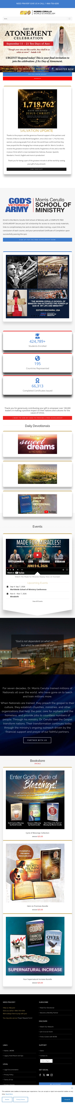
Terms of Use (8, 1084)
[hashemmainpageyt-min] (37, 495)
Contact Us (43, 1060)
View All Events (38, 601)
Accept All (67, 1099)
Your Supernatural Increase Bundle (37, 983)
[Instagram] (51, 1079)
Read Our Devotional (47, 1012)
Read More (9, 1094)
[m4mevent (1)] (37, 540)
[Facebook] (40, 1079)
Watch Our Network (47, 1031)
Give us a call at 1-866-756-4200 (14, 1015)
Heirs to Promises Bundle (37, 910)
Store (42, 1055)
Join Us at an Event (46, 1036)
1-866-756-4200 (52, 3)
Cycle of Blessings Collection (37, 837)
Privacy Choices (20, 1099)
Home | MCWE (9, 1055)
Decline (7, 1099)
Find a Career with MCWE (48, 1041)
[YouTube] (48, 1079)
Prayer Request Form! (25, 1022)
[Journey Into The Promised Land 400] (37, 465)
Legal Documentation (11, 1074)
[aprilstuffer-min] (35, 922)
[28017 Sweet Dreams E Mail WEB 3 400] (37, 435)
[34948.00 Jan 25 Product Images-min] (35, 775)
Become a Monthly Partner (49, 1017)
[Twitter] (44, 1079)
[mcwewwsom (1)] (37, 66)
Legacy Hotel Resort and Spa (13, 1060)
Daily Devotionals (37, 426)
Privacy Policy (8, 1079)
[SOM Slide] (37, 44)
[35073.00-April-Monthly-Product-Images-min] (35, 848)
